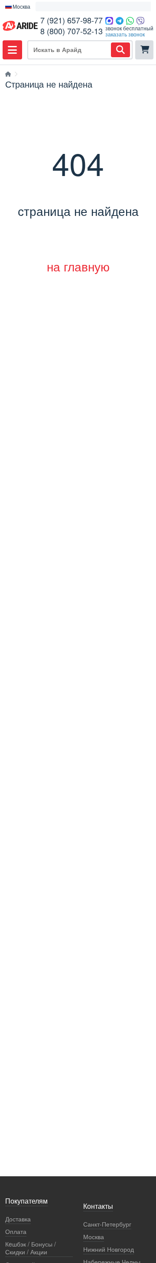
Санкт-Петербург (107, 1224)
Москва (93, 1237)
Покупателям (26, 1201)
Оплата (15, 1231)
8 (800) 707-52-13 (71, 30)
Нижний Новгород (108, 1249)
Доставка (18, 1219)
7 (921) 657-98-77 (71, 20)
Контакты (98, 1206)
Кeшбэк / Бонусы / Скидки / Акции (30, 1248)
